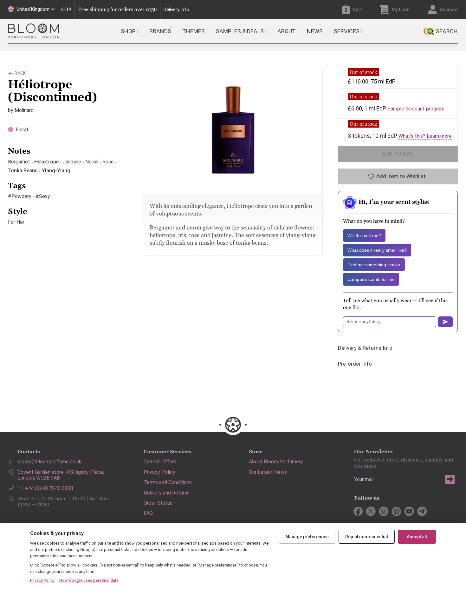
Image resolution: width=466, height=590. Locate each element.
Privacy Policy (159, 472)
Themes (193, 31)
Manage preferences (307, 536)
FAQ (148, 513)
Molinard (24, 110)
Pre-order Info (355, 364)
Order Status (158, 503)
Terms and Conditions (168, 482)
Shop (128, 31)
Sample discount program (415, 109)
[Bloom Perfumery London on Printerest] (396, 511)
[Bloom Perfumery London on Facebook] (358, 511)
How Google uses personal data (89, 580)
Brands (160, 31)
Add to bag (397, 153)
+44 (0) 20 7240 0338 (49, 488)
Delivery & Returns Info (365, 348)
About (286, 31)
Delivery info (176, 9)
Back (20, 72)
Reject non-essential (366, 536)
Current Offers (160, 462)
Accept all (417, 536)
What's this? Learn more (425, 136)
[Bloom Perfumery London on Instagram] (384, 511)
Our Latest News (268, 472)
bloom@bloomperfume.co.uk (49, 462)
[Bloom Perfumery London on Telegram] (422, 511)
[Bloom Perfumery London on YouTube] (409, 511)
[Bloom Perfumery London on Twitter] (371, 511)
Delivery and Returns (167, 493)
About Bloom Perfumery (276, 462)
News (315, 31)
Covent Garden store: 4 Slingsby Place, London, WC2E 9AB (60, 475)
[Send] (445, 321)
